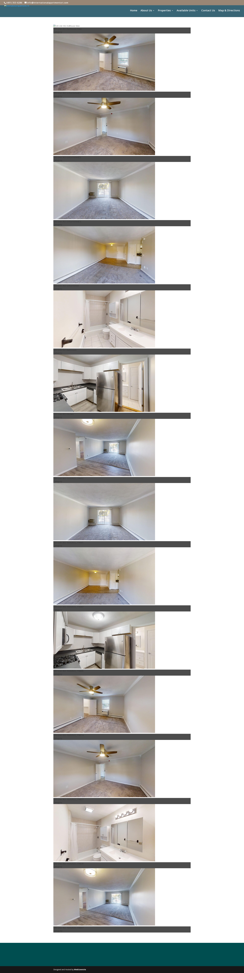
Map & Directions (229, 11)
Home (133, 11)
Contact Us (208, 11)
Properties (164, 11)
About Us (146, 11)
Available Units (186, 11)
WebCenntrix (80, 969)
